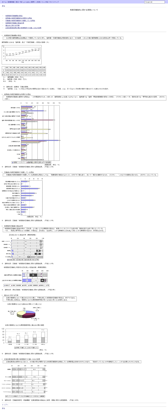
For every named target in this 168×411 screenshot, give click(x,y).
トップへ (5, 404)
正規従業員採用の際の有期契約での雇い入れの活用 (23, 28)
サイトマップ (54, 2)
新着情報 (11, 2)
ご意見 (38, 2)
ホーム (4, 2)
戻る (3, 6)
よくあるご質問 (28, 2)
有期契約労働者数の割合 (14, 16)
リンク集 (45, 2)
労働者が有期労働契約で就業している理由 (20, 20)
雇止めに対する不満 (12, 25)
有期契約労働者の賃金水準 (14, 23)
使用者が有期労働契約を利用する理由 (18, 18)
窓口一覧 (19, 2)
